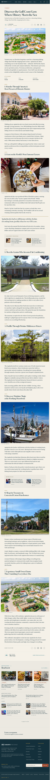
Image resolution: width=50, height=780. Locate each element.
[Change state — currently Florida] (44, 2)
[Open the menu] (47, 2)
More (35, 1)
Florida (7, 8)
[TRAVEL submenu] (21, 2)
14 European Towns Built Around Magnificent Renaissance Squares (14, 704)
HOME (16, 1)
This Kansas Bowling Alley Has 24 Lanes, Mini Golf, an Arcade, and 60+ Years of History (13, 712)
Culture (29, 1)
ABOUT (23, 774)
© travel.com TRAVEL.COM (6, 120)
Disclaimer (36, 774)
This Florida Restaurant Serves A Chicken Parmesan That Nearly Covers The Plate (16, 241)
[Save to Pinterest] (41, 24)
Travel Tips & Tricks (30, 759)
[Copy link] (32, 24)
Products (28, 754)
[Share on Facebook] (38, 24)
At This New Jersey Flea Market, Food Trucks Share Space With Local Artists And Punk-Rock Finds (39, 705)
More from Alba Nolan (39, 655)
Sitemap (47, 774)
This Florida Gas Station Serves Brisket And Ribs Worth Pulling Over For (34, 696)
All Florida (45, 668)
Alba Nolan (11, 24)
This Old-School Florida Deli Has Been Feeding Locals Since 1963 (24, 686)
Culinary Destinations (24, 682)
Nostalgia (40, 759)
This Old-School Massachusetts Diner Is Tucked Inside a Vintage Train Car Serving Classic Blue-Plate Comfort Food (39, 712)
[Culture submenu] (32, 2)
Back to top (25, 721)
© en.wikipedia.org (5, 292)
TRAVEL (19, 1)
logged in (12, 734)
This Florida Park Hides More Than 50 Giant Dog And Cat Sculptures (9, 696)
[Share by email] (44, 24)
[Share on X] (35, 24)
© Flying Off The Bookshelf (6, 612)
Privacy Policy (41, 774)
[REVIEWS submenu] (27, 2)
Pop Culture (28, 757)
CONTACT (27, 774)
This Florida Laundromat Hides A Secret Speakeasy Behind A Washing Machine (17, 481)
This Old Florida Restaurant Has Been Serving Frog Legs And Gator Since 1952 (37, 241)
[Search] (41, 2)
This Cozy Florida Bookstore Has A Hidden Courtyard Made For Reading (8, 686)
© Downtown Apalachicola (6, 535)
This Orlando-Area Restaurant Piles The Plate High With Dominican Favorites (39, 686)
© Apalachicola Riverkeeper (6, 362)
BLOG (32, 774)
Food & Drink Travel (30, 749)
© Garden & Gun (4, 192)
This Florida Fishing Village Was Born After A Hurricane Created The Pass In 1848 (37, 481)
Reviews (28, 751)
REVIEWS (24, 1)
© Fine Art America (5, 443)
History (39, 757)
